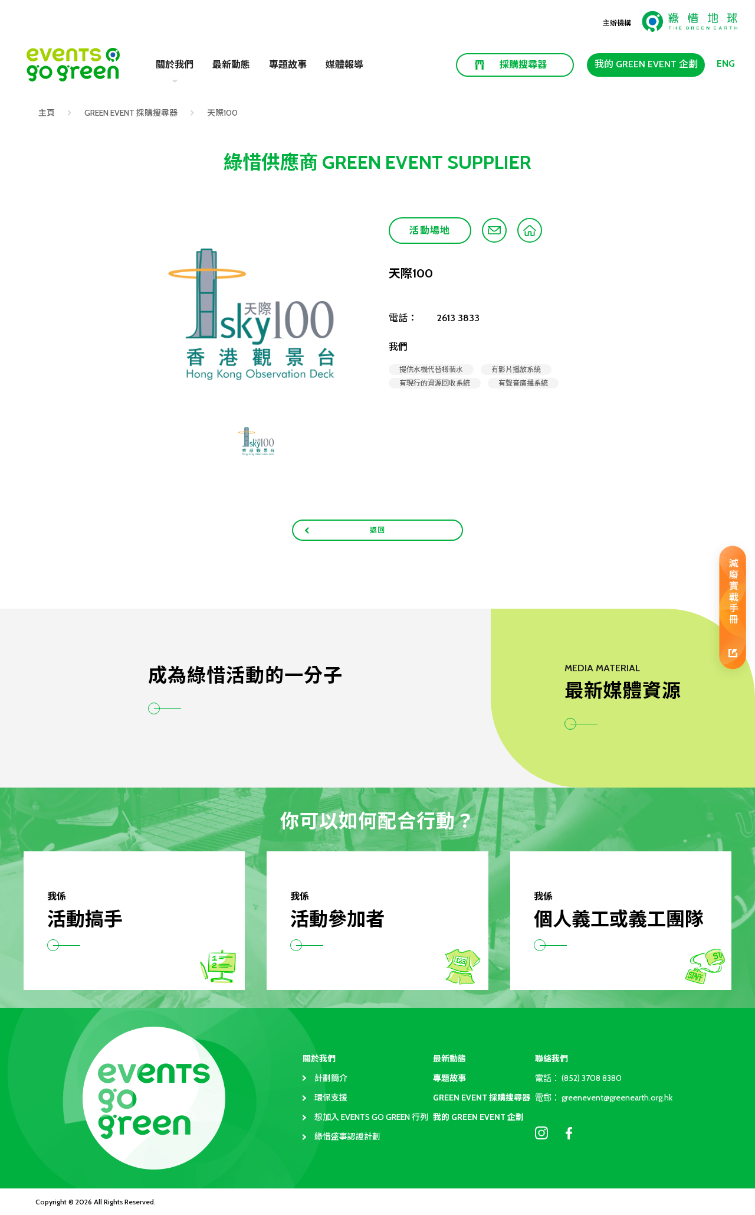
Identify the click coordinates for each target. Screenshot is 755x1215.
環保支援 (330, 1097)
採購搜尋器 (523, 64)
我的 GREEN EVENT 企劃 (646, 64)
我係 (56, 896)
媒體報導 (344, 64)
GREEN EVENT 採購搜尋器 (131, 112)
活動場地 (429, 230)
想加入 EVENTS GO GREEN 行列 (371, 1117)
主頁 (46, 112)
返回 (378, 529)
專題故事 (288, 64)
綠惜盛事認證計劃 (347, 1136)
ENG (726, 63)
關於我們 (319, 1058)
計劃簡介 (330, 1078)
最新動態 (231, 64)
